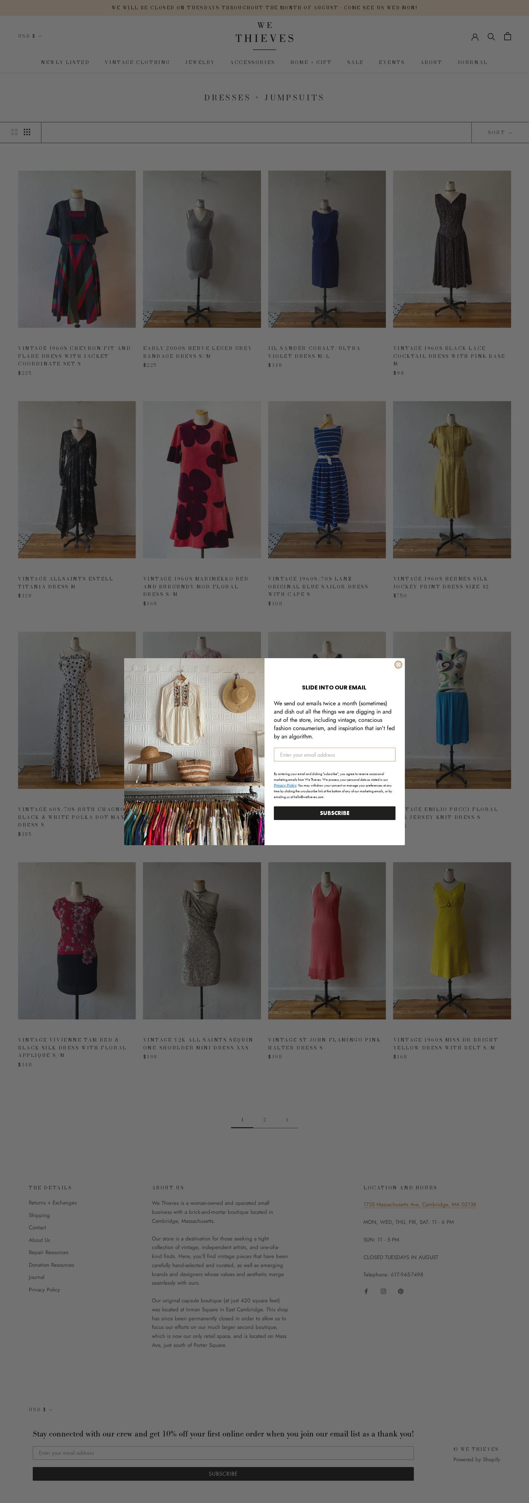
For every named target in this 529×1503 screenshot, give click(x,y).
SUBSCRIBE (334, 813)
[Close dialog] (398, 664)
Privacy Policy (285, 785)
